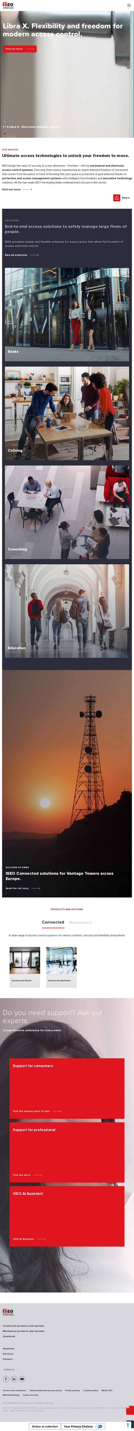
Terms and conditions (14, 1390)
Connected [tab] (53, 922)
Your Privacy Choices (78, 1426)
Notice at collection (45, 1426)
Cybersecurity (30, 1395)
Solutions (8, 1348)
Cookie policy (90, 1390)
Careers (8, 1359)
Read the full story (17, 888)
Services (8, 1353)
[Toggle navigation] (129, 5)
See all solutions (16, 255)
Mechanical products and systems (23, 1331)
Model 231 (107, 1390)
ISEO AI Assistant (23, 1238)
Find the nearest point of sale (31, 1111)
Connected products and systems (23, 1325)
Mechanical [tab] (80, 922)
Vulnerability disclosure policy (46, 1390)
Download (9, 1336)
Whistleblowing (11, 1395)
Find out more (14, 48)
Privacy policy (72, 1390)
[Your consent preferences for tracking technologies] (128, 1425)
